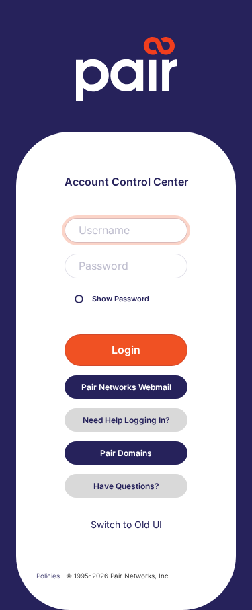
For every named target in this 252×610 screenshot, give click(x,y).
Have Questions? (126, 486)
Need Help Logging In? (126, 420)
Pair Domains (126, 453)
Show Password (119, 299)
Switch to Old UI (126, 524)
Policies (48, 576)
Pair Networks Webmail (126, 387)
